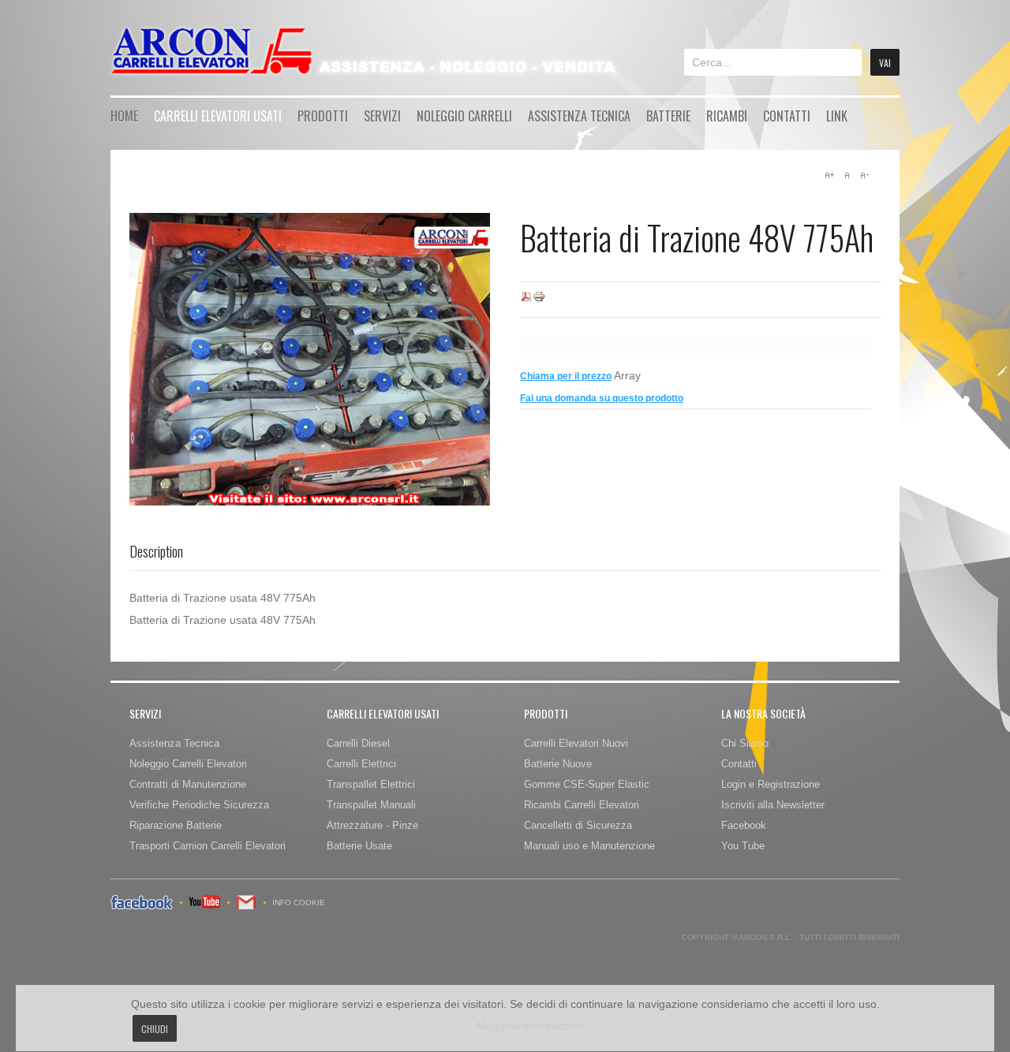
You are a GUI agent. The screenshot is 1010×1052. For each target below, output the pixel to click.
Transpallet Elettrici (371, 784)
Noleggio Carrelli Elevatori (188, 764)
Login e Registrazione (770, 784)
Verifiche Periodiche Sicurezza (199, 805)
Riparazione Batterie (175, 825)
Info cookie (298, 902)
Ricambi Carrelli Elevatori (581, 805)
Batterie (668, 115)
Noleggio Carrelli (464, 115)
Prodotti (322, 115)
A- (864, 175)
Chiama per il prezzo (566, 376)
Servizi (382, 115)
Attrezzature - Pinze (372, 825)
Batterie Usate (359, 846)
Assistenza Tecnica (579, 115)
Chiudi (154, 1028)
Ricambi (726, 115)
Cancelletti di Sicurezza (578, 825)
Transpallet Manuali (371, 805)
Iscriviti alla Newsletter (773, 805)
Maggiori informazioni (530, 1026)
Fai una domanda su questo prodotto (601, 398)
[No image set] (309, 359)
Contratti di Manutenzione (187, 784)
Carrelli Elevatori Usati (218, 115)
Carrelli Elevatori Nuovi (576, 743)
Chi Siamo (745, 743)
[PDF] (526, 299)
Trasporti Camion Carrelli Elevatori (207, 846)
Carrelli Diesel (358, 743)
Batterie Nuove (558, 764)
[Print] (539, 299)
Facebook (743, 825)
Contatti (786, 115)
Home (124, 115)
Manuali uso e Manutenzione (589, 846)
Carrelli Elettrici (361, 764)
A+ (829, 175)
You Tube (743, 846)
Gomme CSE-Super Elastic (586, 784)
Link (836, 115)
